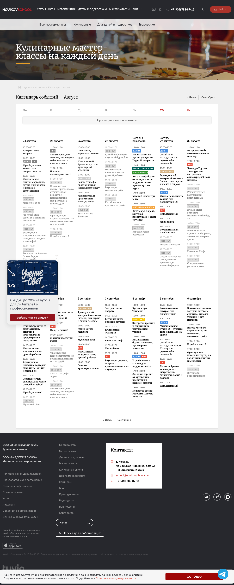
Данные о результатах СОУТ (20, 517)
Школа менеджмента (72, 476)
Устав (6, 498)
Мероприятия (66, 9)
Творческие (147, 24)
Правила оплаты (13, 492)
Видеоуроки (66, 500)
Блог (62, 488)
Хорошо (194, 576)
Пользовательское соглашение (22, 480)
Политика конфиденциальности (22, 474)
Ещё (135, 9)
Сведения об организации (19, 511)
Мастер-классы (119, 9)
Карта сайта (66, 513)
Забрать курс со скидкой (32, 317)
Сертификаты (46, 9)
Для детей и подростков (114, 24)
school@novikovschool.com (132, 475)
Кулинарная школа (34, 87)
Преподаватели (69, 494)
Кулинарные (82, 24)
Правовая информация (17, 486)
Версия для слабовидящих (82, 533)
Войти (222, 9)
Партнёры (65, 482)
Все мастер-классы (53, 24)
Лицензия (9, 504)
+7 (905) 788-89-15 (182, 9)
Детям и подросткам (92, 9)
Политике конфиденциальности (116, 578)
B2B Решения (67, 506)
